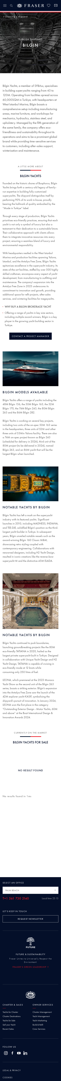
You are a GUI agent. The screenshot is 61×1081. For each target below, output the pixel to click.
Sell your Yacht (9, 1025)
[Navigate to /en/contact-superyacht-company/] (56, 6)
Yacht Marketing (40, 1020)
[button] (16, 16)
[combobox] (30, 890)
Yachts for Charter (10, 1012)
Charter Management (42, 1012)
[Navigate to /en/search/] (11, 5)
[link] (48, 5)
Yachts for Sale (9, 1020)
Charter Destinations (11, 1016)
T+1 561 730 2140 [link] (16, 898)
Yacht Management (41, 1016)
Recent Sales (8, 1029)
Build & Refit (38, 1025)
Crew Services (39, 1029)
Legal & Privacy (12, 1070)
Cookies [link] (8, 1077)
